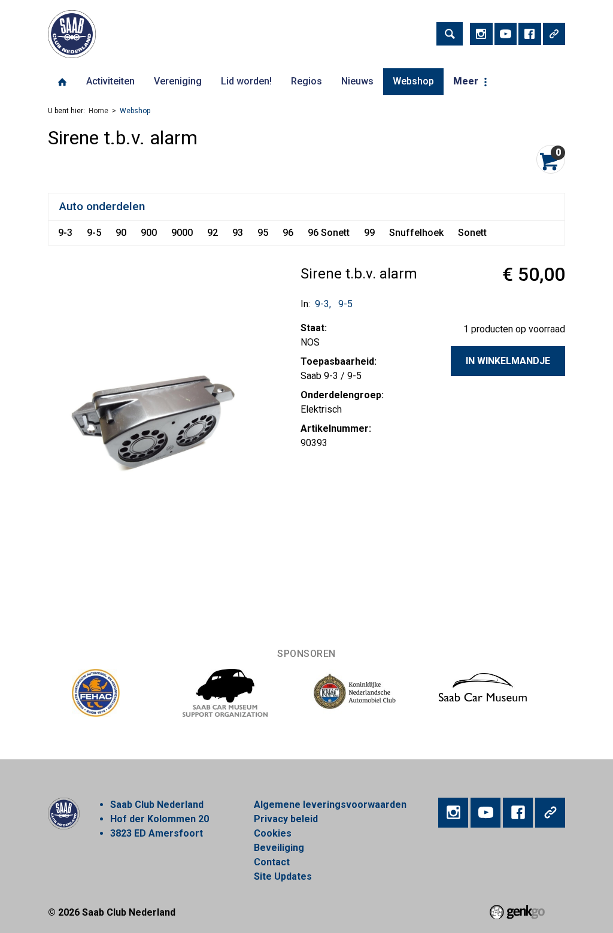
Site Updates (283, 876)
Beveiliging (279, 847)
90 (121, 232)
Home (62, 82)
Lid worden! (246, 81)
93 (237, 232)
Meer (465, 81)
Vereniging (178, 81)
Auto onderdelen (102, 206)
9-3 (65, 232)
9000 (182, 232)
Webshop (413, 81)
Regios (306, 81)
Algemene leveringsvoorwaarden (330, 804)
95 (262, 232)
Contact (272, 862)
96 (288, 232)
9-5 (94, 232)
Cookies (273, 833)
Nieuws (357, 81)
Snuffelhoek (416, 232)
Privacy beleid (286, 819)
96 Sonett (329, 232)
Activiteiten (110, 81)
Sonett (472, 232)
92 (212, 232)
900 (149, 232)
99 (369, 232)
